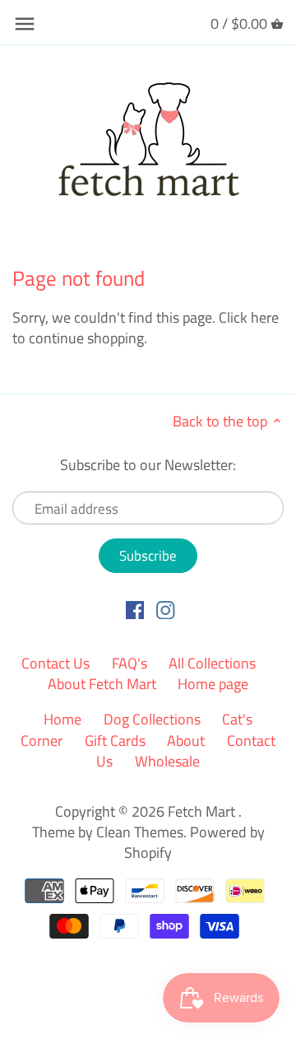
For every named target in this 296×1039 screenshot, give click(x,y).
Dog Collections (152, 719)
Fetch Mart (203, 811)
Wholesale (167, 761)
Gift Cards (115, 740)
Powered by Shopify (194, 842)
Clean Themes (139, 832)
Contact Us (55, 663)
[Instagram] (165, 609)
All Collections (212, 663)
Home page (213, 684)
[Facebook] (135, 609)
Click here (249, 317)
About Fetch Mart (102, 684)
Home (62, 719)
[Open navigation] (24, 24)
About (186, 740)
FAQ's (129, 663)
